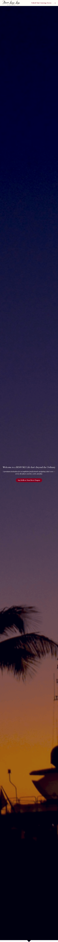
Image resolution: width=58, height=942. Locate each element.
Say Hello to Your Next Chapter (29, 480)
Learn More (8, 935)
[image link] (11, 3)
